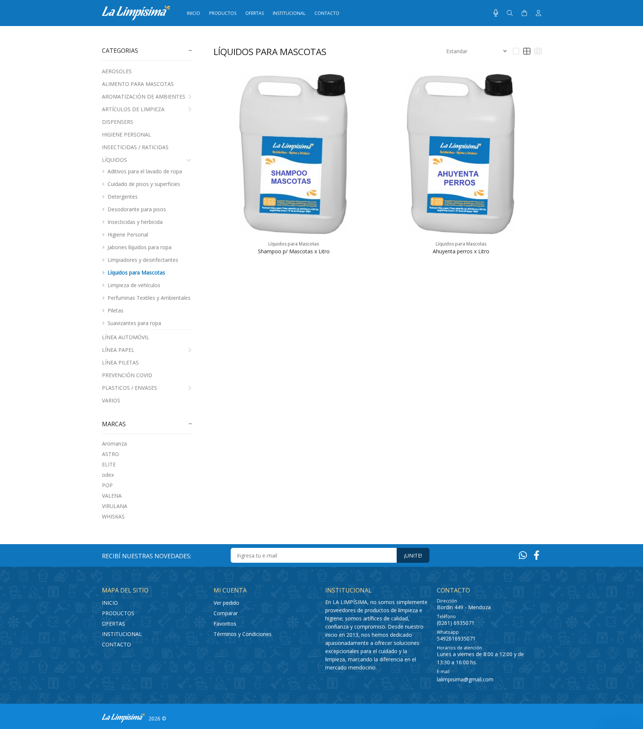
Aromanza (114, 443)
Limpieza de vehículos (133, 285)
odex (108, 474)
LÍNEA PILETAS (120, 362)
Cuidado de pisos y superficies (143, 183)
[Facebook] (536, 555)
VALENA (112, 495)
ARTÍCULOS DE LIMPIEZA (133, 109)
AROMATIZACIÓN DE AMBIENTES (143, 96)
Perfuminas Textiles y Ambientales (148, 297)
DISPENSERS (117, 121)
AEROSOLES (117, 71)
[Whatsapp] (522, 555)
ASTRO (110, 453)
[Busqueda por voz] (496, 13)
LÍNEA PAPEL (118, 349)
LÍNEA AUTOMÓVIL (125, 337)
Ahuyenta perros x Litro (461, 251)
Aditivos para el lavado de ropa (144, 171)
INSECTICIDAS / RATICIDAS (135, 147)
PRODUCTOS (118, 613)
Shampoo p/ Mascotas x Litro (294, 251)
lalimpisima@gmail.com (465, 679)
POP (107, 485)
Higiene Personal (127, 234)
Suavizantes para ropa (133, 323)
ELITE (109, 464)
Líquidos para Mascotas (135, 272)
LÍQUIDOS (114, 159)
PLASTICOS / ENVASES (129, 387)
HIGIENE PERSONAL (126, 134)
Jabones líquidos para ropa (139, 247)
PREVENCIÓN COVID (127, 375)
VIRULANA (114, 506)
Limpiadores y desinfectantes (142, 259)
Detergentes (122, 196)
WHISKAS (113, 516)
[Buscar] (509, 13)
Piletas (115, 310)
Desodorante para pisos (136, 209)
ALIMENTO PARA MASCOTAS (138, 83)
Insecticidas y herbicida (134, 221)
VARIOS (111, 400)
